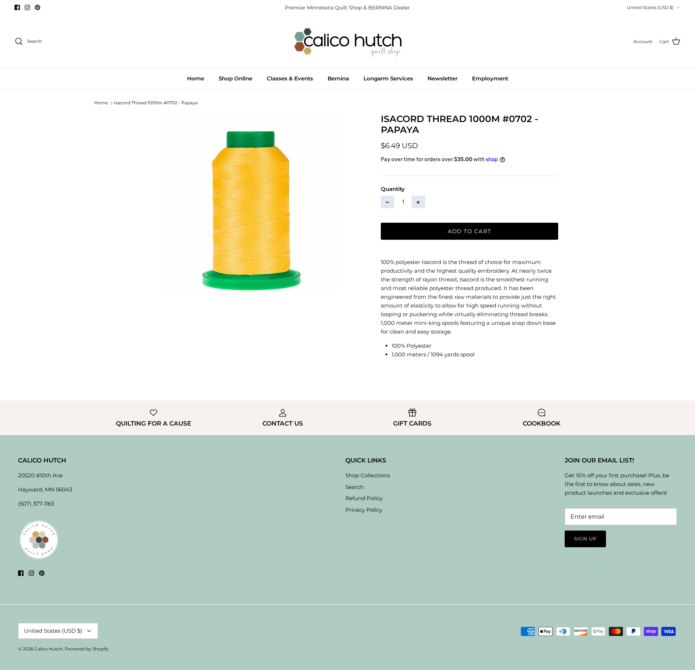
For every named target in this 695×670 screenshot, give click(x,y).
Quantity (393, 188)
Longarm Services (388, 78)
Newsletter (442, 78)
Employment (490, 78)
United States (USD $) (650, 7)
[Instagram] (27, 7)
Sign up (585, 538)
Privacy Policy (363, 509)
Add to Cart (469, 231)
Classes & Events (290, 78)
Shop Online (235, 78)
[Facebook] (17, 7)
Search (354, 486)
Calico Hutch (48, 649)
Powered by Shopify (87, 649)
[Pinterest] (37, 7)
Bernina (338, 78)
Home (195, 78)
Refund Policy (364, 498)
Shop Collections (367, 475)
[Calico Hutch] (348, 41)
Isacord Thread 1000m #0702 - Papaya (156, 102)
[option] (251, 203)
